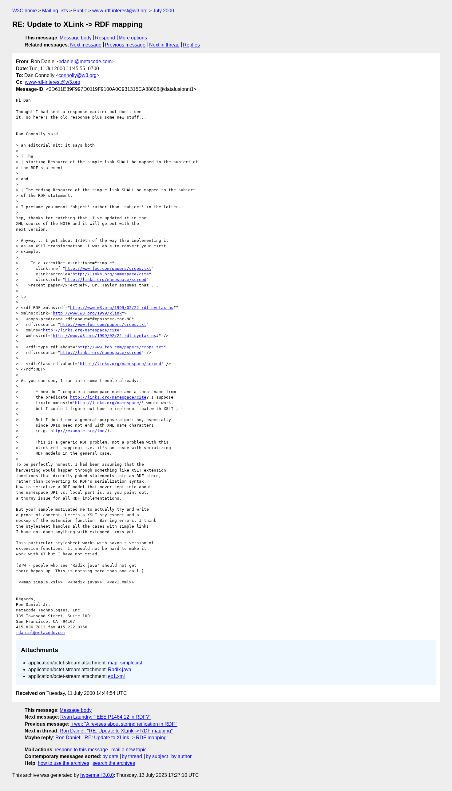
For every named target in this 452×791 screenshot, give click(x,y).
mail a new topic (129, 749)
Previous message (125, 44)
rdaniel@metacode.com (86, 61)
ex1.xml (116, 676)
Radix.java (119, 669)
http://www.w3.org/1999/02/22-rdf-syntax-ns (121, 307)
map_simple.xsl (125, 662)
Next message (85, 44)
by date (110, 756)
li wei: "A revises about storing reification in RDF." (123, 724)
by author (181, 756)
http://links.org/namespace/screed (105, 279)
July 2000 (163, 10)
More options (133, 37)
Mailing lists (55, 10)
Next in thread (164, 44)
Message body (76, 37)
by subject (157, 756)
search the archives (114, 763)
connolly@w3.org (77, 75)
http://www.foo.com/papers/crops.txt (108, 268)
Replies (191, 44)
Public (80, 10)
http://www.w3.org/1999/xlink (87, 313)
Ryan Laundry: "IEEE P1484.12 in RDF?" (105, 717)
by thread (132, 756)
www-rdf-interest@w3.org (120, 10)
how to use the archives (63, 763)
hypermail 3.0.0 (97, 775)
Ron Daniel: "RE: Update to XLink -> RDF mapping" (116, 730)
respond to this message (81, 749)
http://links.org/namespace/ (108, 402)
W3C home (24, 10)
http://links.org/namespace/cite (111, 274)
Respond (105, 37)
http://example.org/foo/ (78, 430)
